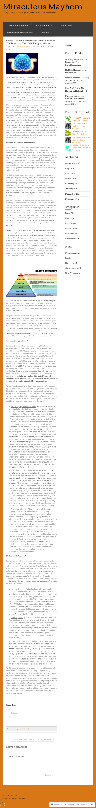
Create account (72, 253)
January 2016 (71, 189)
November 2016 (72, 164)
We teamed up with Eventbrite (14, 798)
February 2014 (72, 199)
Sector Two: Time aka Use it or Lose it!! (23, 740)
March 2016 (70, 179)
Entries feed (71, 263)
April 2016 (70, 174)
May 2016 (69, 169)
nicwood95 (76, 118)
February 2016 (72, 184)
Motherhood (71, 234)
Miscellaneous (72, 229)
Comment (48, 775)
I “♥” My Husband (44, 740)
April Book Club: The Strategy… (81, 126)
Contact (44, 33)
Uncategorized (72, 239)
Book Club (66, 26)
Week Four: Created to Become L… (81, 140)
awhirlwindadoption (80, 145)
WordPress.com (73, 273)
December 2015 (72, 194)
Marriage (69, 219)
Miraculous (70, 224)
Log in (68, 258)
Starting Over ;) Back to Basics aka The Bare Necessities (76, 62)
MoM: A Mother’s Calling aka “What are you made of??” (77, 80)
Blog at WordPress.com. (11, 795)
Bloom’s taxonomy (13, 245)
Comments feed (73, 268)
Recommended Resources (19, 33)
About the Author (44, 26)
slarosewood (77, 124)
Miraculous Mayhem (17, 26)
